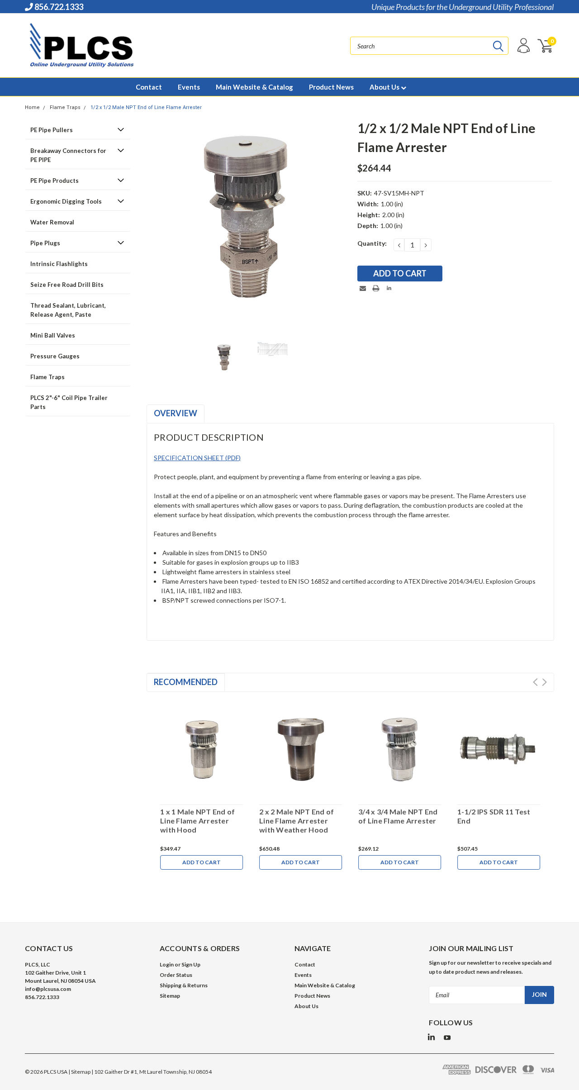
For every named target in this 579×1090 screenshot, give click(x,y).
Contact (149, 87)
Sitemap (170, 995)
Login (167, 964)
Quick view (201, 747)
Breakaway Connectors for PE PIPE (68, 155)
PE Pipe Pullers (51, 129)
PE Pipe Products (54, 180)
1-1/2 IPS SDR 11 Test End (493, 816)
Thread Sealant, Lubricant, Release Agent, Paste (68, 310)
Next (544, 682)
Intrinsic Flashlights (59, 263)
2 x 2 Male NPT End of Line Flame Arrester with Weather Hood (296, 820)
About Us (385, 87)
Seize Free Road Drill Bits (67, 284)
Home (32, 107)
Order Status (176, 974)
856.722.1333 (58, 7)
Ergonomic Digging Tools (66, 201)
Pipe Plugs (45, 243)
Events (189, 87)
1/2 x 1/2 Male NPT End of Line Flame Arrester (146, 107)
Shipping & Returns (184, 985)
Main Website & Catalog (254, 87)
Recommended (186, 682)
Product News (331, 87)
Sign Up (190, 964)
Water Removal (52, 222)
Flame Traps (65, 107)
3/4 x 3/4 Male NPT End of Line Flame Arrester (398, 816)
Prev (535, 682)
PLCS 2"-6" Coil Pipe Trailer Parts (69, 402)
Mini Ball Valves (52, 335)
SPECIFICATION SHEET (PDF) (197, 458)
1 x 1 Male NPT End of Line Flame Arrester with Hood (197, 820)
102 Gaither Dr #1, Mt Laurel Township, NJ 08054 (153, 1071)
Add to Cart (201, 862)
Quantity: (372, 243)
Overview (175, 413)
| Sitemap (79, 1071)
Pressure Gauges (55, 356)
